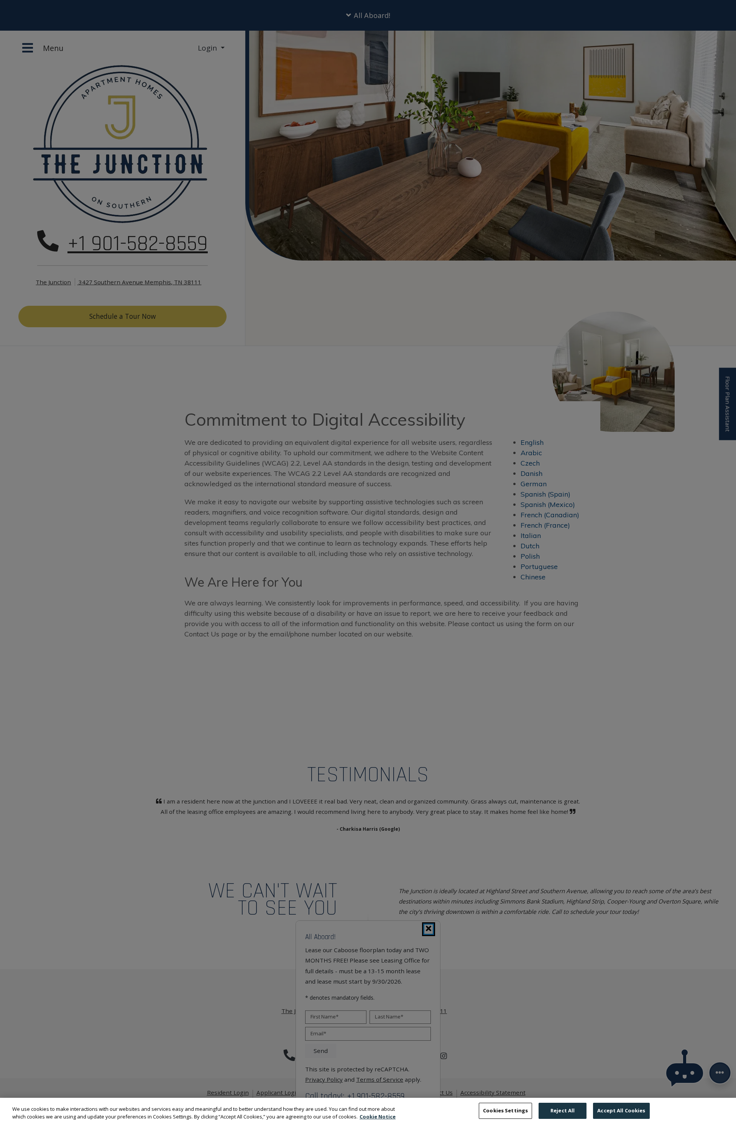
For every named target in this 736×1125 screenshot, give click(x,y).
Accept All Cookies (621, 1110)
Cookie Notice (378, 1116)
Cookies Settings (505, 1110)
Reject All (562, 1110)
